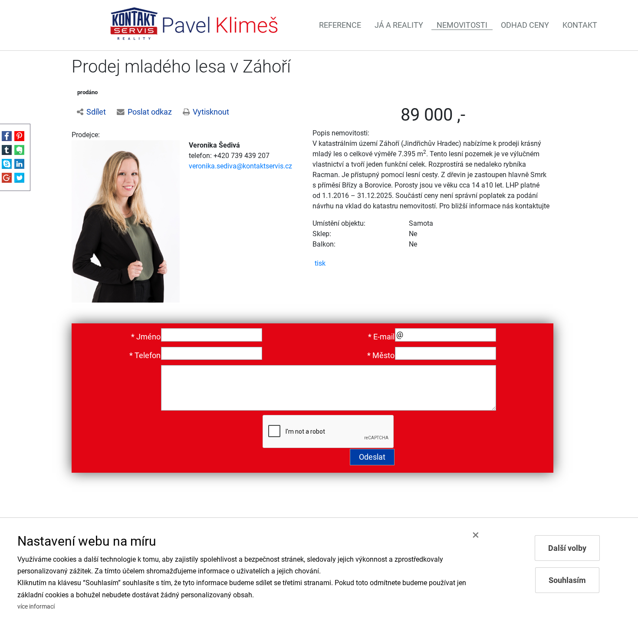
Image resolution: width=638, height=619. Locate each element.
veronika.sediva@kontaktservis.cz (240, 166)
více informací (36, 606)
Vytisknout (211, 112)
